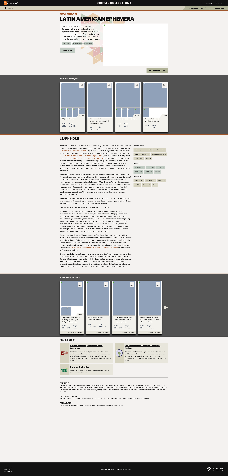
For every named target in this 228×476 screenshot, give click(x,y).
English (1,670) (161, 180)
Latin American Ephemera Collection (74, 151)
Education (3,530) (139, 158)
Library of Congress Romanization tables (87, 405)
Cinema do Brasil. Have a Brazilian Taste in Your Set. (153, 120)
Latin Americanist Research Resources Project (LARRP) (83, 156)
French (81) (137, 185)
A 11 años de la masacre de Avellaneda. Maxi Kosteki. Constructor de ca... (123, 320)
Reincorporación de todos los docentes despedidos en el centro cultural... (149, 320)
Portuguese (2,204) (150, 180)
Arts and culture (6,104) (159, 150)
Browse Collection (157, 70)
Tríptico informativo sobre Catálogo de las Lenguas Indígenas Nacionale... (71, 320)
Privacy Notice (7, 469)
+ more (148, 158)
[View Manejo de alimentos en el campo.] (135, 45)
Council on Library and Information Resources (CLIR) (86, 158)
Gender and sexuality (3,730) (159, 154)
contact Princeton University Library (89, 390)
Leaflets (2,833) (138, 171)
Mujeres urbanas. (68, 119)
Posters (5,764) (160, 167)
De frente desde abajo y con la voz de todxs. (96, 319)
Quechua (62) (146, 185)
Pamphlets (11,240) (139, 167)
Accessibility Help (8, 471)
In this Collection (195, 8)
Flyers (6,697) (150, 167)
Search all (219, 8)
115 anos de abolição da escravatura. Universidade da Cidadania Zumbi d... (99, 121)
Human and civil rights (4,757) (142, 154)
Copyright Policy (8, 467)
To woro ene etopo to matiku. (127, 119)
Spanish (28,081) (139, 180)
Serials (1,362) (148, 171)
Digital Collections (114, 3)
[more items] (166, 307)
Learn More (67, 51)
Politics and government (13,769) (143, 150)
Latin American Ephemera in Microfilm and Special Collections (94, 248)
